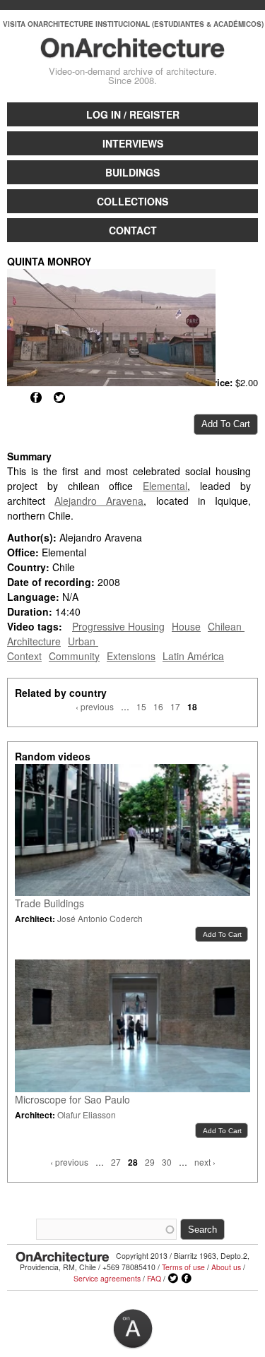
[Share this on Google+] (12, 397)
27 (116, 1162)
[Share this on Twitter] (59, 397)
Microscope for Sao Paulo (72, 1099)
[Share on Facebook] (36, 397)
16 (158, 706)
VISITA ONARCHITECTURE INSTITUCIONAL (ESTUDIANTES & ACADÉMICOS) (133, 24)
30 (167, 1162)
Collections (132, 201)
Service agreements (107, 1278)
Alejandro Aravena (98, 501)
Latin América (193, 656)
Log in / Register (132, 114)
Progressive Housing (118, 626)
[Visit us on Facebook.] (186, 1278)
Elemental (165, 486)
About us (226, 1267)
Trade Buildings (49, 903)
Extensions (131, 656)
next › (205, 1162)
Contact (133, 230)
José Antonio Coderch (100, 918)
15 (141, 706)
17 (175, 706)
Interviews (132, 143)
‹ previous (95, 706)
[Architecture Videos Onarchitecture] (132, 51)
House (186, 626)
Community (74, 656)
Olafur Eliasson (86, 1114)
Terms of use (183, 1267)
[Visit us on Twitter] (173, 1278)
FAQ (154, 1278)
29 (150, 1162)
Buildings (132, 172)
